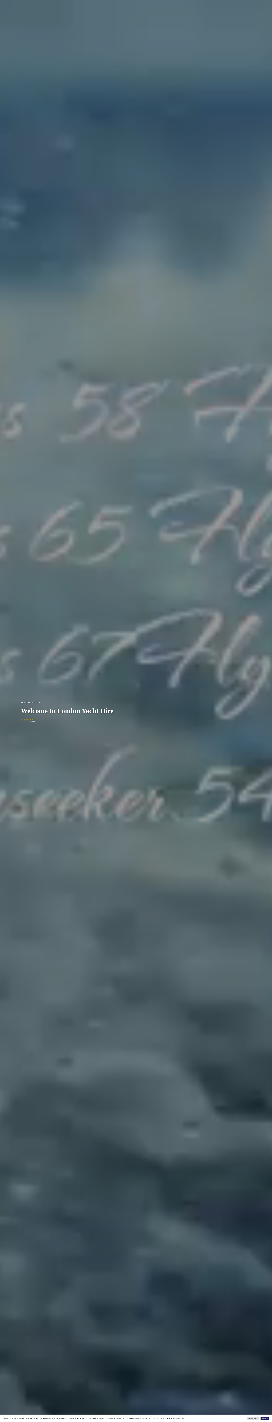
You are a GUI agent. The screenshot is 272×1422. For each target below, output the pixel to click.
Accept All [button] (265, 1418)
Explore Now (28, 719)
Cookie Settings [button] (253, 1418)
